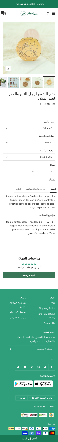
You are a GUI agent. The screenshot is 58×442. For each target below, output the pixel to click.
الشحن (17, 189)
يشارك (52, 179)
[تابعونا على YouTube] (25, 367)
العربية (23, 398)
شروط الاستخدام (18, 312)
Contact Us (49, 323)
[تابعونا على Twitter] (45, 367)
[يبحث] (48, 13)
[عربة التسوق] (4, 13)
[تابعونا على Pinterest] (31, 367)
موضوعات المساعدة (35, 189)
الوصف (53, 189)
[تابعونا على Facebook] (51, 367)
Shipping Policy (47, 308)
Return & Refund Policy (46, 315)
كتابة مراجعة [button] (29, 275)
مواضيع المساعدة (47, 215)
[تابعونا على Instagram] (38, 367)
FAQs (52, 302)
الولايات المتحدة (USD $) (42, 398)
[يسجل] (11, 349)
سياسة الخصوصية (17, 317)
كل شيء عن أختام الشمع (17, 304)
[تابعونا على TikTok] (18, 367)
